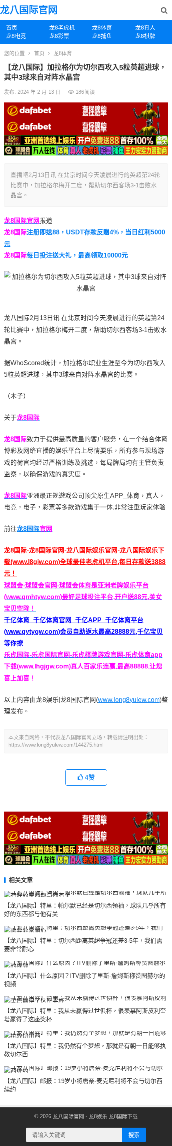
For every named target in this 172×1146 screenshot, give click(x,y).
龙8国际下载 (123, 1116)
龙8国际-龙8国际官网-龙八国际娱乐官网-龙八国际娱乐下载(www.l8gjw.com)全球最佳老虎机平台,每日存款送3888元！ (85, 562)
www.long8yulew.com (129, 699)
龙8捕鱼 (102, 36)
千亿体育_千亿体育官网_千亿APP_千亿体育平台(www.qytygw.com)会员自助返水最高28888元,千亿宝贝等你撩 (83, 632)
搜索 (134, 1135)
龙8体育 (102, 27)
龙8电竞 (16, 36)
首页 (11, 27)
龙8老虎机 (62, 27)
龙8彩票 (59, 36)
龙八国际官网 (29, 9)
